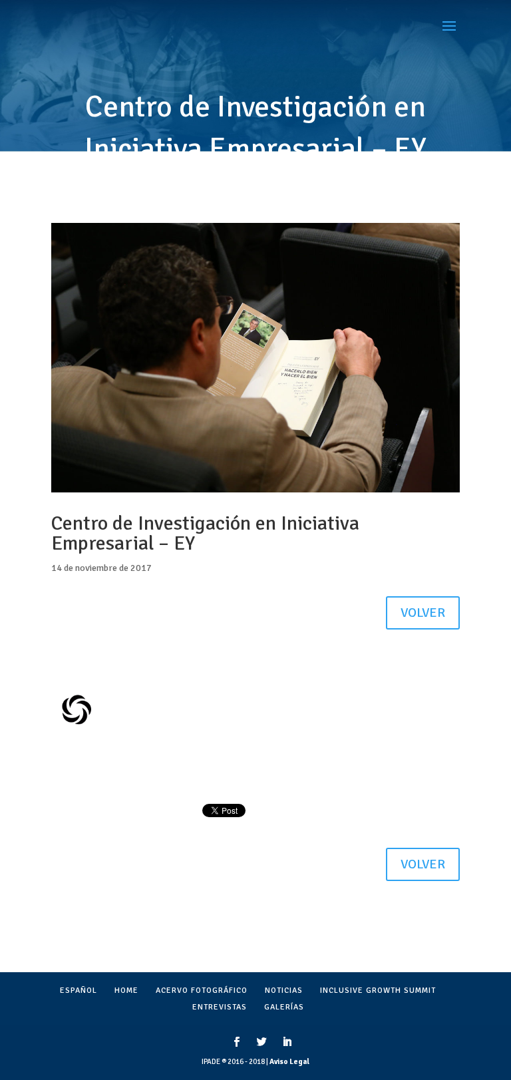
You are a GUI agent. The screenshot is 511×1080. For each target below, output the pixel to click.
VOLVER (423, 612)
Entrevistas (219, 1007)
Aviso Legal (289, 1061)
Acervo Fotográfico (202, 990)
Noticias (284, 990)
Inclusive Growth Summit (378, 990)
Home (126, 990)
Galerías (284, 1007)
